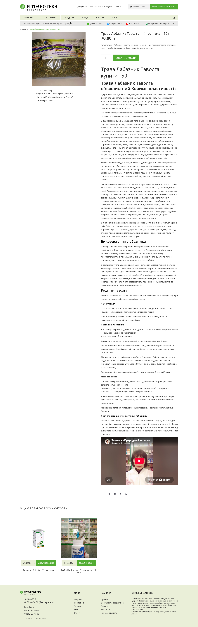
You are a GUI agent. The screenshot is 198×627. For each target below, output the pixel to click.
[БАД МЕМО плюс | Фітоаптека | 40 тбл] (79, 538)
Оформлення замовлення (164, 7)
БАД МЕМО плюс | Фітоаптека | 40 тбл (78, 571)
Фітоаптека (41, 618)
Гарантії (104, 606)
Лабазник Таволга (133, 83)
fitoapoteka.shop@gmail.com (161, 23)
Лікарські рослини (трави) (60, 97)
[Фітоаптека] (39, 7)
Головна (23, 29)
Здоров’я (78, 599)
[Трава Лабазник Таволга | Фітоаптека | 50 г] (58, 59)
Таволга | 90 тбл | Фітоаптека (38, 570)
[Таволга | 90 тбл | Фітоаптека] (38, 538)
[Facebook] (104, 492)
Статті (77, 613)
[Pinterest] (115, 492)
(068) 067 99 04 (116, 23)
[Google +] (120, 492)
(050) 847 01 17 (135, 23)
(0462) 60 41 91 (97, 23)
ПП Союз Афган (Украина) (60, 93)
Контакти (105, 609)
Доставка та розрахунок (101, 6)
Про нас (104, 599)
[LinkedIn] (126, 492)
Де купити (82, 6)
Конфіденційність (109, 613)
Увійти (118, 6)
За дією (77, 606)
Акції (76, 609)
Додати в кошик (125, 57)
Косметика (79, 602)
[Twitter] (109, 492)
